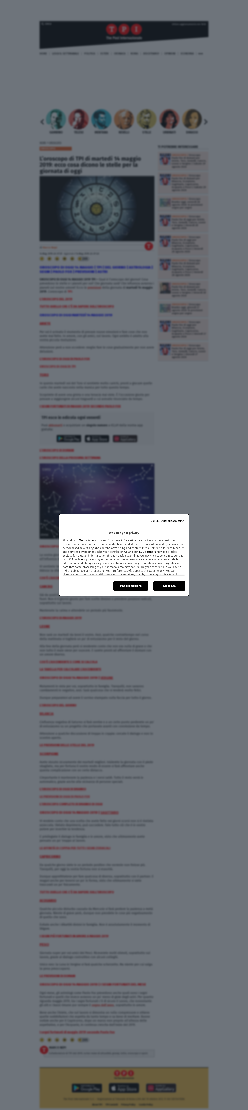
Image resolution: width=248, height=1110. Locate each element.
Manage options (131, 585)
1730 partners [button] (86, 540)
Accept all (169, 585)
